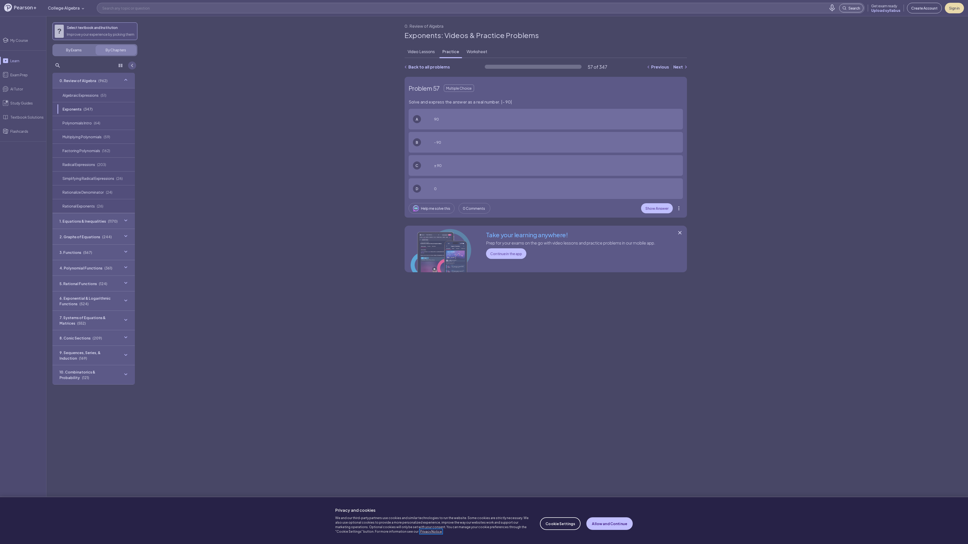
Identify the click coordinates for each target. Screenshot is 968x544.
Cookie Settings (560, 523)
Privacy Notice (431, 531)
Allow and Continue (609, 523)
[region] (484, 520)
